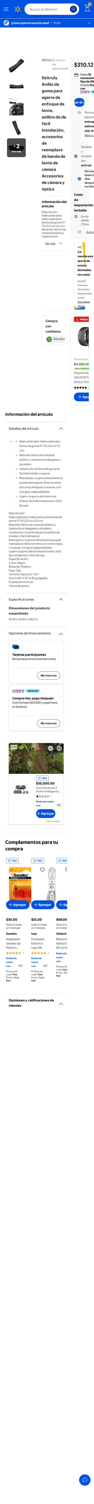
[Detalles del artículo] (61, 428)
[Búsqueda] (73, 9)
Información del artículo (29, 414)
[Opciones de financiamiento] (61, 632)
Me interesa (49, 675)
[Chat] (85, 1480)
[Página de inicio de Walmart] (17, 9)
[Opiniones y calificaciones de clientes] (61, 1002)
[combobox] (51, 9)
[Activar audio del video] (59, 748)
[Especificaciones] (61, 599)
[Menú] (6, 9)
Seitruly (47, 59)
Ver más (50, 243)
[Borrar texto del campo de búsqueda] (67, 9)
